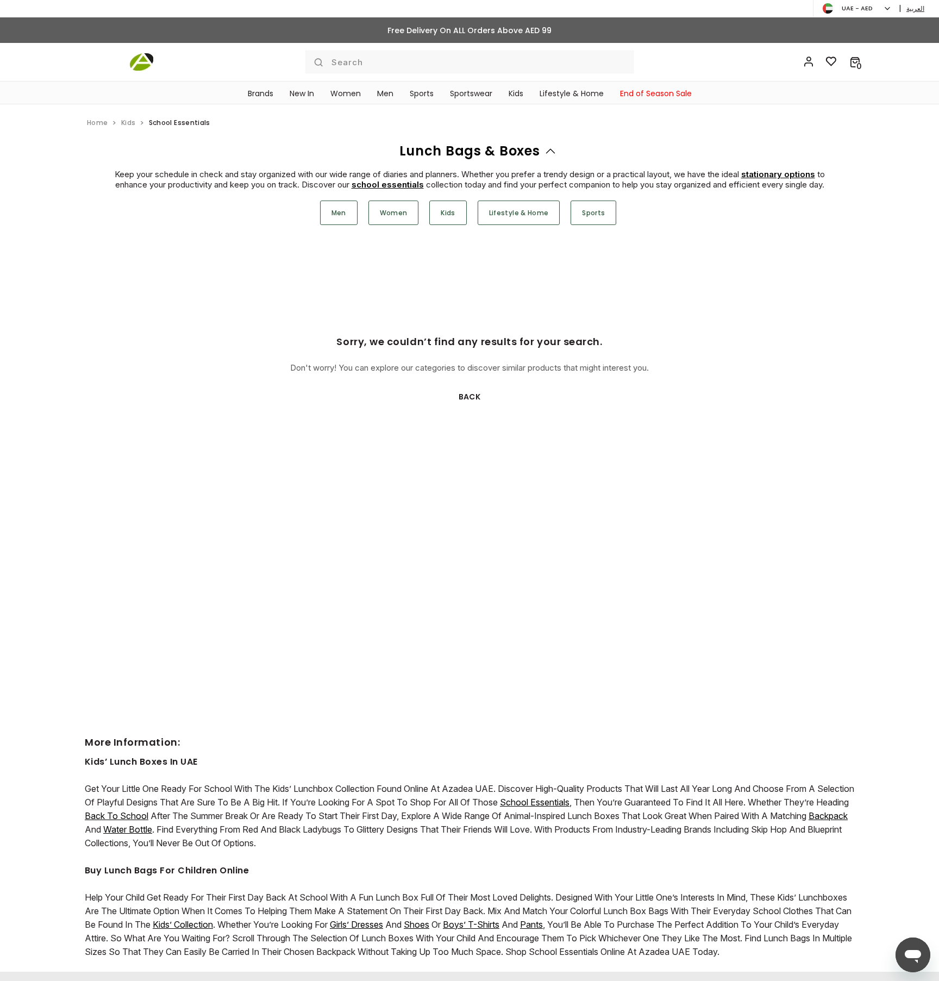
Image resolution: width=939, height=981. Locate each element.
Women (345, 93)
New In (302, 93)
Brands (260, 93)
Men (385, 93)
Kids (516, 93)
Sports (422, 93)
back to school (116, 815)
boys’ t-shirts (471, 924)
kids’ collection (183, 924)
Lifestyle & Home (572, 93)
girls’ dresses (356, 924)
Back (470, 396)
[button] (855, 62)
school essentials (388, 184)
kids (128, 122)
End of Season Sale (656, 93)
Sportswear (471, 93)
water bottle (127, 829)
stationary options (778, 174)
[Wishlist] (831, 62)
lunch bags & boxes (469, 151)
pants (531, 924)
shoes (416, 924)
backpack (828, 815)
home (97, 122)
